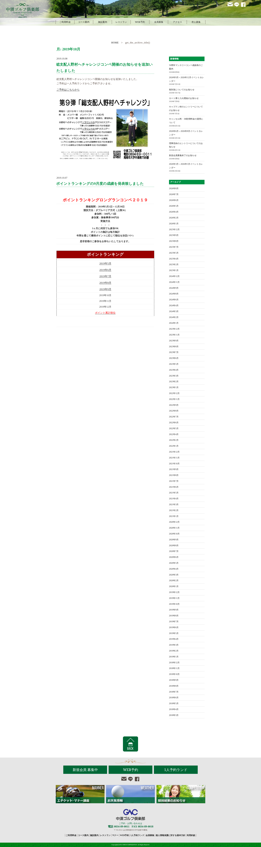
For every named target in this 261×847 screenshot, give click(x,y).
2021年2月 (174, 510)
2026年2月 (174, 218)
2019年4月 (174, 639)
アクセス (177, 21)
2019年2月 (174, 651)
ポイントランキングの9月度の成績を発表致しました (100, 184)
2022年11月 (174, 399)
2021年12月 (174, 452)
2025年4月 (174, 259)
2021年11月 (174, 458)
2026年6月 (174, 200)
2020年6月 (174, 557)
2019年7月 (105, 276)
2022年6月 (174, 422)
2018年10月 (174, 674)
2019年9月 (105, 289)
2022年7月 (174, 417)
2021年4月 (174, 498)
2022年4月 (174, 434)
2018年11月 (174, 668)
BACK (130, 744)
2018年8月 (174, 686)
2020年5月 (174, 563)
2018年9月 (174, 680)
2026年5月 (174, 206)
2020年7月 (174, 551)
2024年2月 (174, 317)
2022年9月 (174, 405)
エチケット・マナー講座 (80, 794)
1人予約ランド (175, 769)
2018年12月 (174, 662)
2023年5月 (174, 364)
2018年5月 (174, 703)
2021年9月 (174, 469)
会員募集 (158, 21)
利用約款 (191, 835)
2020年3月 (174, 575)
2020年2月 (174, 580)
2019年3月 (174, 645)
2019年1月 (174, 657)
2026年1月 (174, 223)
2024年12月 (174, 276)
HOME (115, 42)
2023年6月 (174, 358)
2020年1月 (174, 586)
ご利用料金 (65, 21)
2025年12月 (174, 229)
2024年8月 (174, 294)
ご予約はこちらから (68, 89)
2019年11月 (174, 598)
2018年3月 (174, 715)
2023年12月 (174, 329)
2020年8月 (174, 545)
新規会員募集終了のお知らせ (183, 155)
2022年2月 (174, 440)
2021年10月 (174, 463)
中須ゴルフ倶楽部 (130, 814)
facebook (243, 4)
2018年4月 (174, 709)
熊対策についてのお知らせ (181, 90)
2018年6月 (174, 697)
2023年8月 (174, 346)
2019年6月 (105, 270)
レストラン (121, 21)
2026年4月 (174, 212)
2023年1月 (174, 387)
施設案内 (102, 21)
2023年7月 (174, 352)
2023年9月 (174, 341)
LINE (237, 4)
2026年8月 (174, 188)
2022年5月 (174, 428)
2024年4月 (174, 305)
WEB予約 (140, 21)
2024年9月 (174, 288)
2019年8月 (105, 282)
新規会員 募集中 (85, 769)
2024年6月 (174, 300)
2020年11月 (174, 528)
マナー (115, 835)
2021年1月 (174, 516)
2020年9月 (174, 540)
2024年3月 (174, 311)
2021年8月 (174, 475)
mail (230, 4)
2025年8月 (174, 241)
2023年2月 (174, 381)
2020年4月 (174, 569)
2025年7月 (174, 247)
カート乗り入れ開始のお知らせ (184, 98)
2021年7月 (174, 481)
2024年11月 (174, 282)
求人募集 (196, 21)
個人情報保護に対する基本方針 (170, 835)
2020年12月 (174, 522)
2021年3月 (174, 504)
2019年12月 (174, 592)
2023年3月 (174, 376)
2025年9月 (174, 235)
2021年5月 (174, 493)
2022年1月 (174, 446)
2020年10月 (174, 534)
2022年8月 (174, 411)
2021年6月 (174, 487)
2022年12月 (174, 393)
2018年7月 (174, 692)
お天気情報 (130, 794)
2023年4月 (174, 370)
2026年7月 (174, 194)
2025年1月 (174, 270)
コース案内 (83, 21)
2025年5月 (174, 253)
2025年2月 (174, 264)
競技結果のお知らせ (180, 794)
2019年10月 (174, 604)
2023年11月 (174, 335)
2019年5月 (105, 263)
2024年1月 (174, 323)
